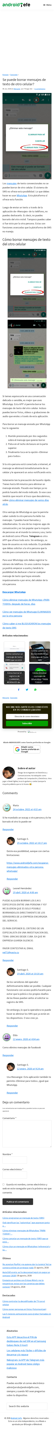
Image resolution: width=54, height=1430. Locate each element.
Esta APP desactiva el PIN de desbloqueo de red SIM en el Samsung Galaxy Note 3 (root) (26, 1341)
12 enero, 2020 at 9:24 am (30, 1068)
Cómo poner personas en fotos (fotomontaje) (24, 1309)
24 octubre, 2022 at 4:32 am (27, 809)
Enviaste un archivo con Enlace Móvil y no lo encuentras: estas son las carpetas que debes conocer (23, 1283)
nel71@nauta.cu (10, 952)
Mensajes (17, 89)
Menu (49, 4)
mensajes (12, 183)
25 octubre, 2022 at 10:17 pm (32, 843)
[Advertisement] (27, 40)
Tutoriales (13, 75)
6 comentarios (39, 89)
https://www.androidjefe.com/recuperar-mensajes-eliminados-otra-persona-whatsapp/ (28, 867)
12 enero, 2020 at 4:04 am (26, 1039)
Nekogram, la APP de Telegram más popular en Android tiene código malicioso (25, 1364)
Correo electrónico (12, 1169)
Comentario (9, 1118)
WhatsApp (22, 195)
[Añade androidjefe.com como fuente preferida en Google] (27, 749)
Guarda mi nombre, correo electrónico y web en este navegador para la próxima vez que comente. (27, 1188)
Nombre (7, 1154)
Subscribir (27, 723)
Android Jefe (16, 1418)
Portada (5, 75)
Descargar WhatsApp (14, 592)
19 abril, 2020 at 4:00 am (25, 892)
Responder (8, 829)
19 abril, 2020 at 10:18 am (30, 973)
